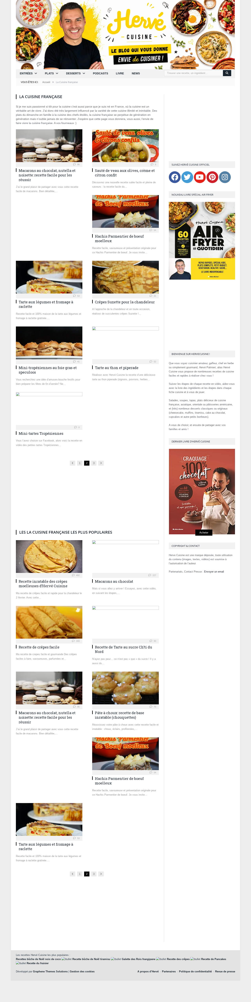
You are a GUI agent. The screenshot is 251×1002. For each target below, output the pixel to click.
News (136, 73)
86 (78, 164)
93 (154, 641)
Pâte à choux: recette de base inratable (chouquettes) (119, 715)
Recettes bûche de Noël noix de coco (38, 959)
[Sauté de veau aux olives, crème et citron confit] (125, 146)
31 (154, 296)
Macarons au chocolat (114, 581)
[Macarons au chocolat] (125, 557)
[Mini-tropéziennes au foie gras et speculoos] (49, 344)
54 (154, 230)
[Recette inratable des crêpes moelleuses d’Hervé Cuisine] (49, 557)
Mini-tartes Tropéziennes (41, 433)
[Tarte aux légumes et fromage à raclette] (49, 278)
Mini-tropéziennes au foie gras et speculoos (48, 370)
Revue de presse (225, 971)
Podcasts (100, 73)
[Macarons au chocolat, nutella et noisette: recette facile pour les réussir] (49, 146)
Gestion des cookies (82, 971)
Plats (49, 73)
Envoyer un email (214, 571)
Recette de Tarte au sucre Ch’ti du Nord (123, 649)
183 (77, 641)
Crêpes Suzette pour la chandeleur (125, 302)
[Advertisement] (87, 353)
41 (78, 361)
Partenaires (169, 971)
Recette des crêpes (178, 959)
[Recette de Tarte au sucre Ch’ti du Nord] (125, 623)
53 (78, 296)
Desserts (73, 73)
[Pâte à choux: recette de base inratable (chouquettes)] (125, 689)
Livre (120, 73)
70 (154, 707)
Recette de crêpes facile (39, 647)
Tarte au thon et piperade (116, 367)
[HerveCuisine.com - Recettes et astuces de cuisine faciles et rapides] (125, 34)
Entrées (26, 73)
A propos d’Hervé (148, 971)
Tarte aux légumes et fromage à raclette (46, 304)
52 (154, 361)
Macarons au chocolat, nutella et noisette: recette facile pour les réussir (47, 175)
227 (154, 575)
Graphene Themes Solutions (50, 971)
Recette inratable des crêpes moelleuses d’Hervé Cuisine (43, 583)
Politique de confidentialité (195, 971)
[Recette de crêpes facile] (49, 623)
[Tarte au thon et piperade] (125, 344)
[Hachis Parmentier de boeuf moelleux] (125, 212)
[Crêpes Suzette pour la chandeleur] (125, 278)
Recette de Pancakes (213, 959)
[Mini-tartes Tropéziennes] (49, 409)
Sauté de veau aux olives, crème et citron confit (125, 172)
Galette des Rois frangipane (138, 959)
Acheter (203, 532)
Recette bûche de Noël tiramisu (91, 959)
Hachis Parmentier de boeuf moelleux (119, 238)
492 (77, 575)
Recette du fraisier (38, 963)
